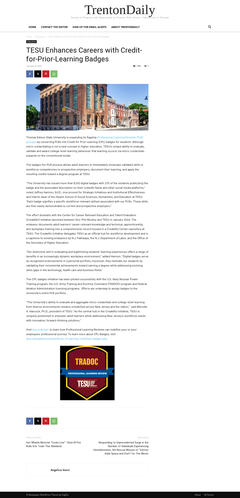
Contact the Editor (54, 27)
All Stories (209, 494)
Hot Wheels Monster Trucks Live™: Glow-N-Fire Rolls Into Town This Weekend (53, 444)
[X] (37, 73)
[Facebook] (29, 73)
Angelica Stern (60, 470)
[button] (209, 27)
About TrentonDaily (125, 27)
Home (32, 27)
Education (40, 36)
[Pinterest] (45, 73)
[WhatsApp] (53, 73)
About (198, 494)
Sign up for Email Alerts (89, 27)
